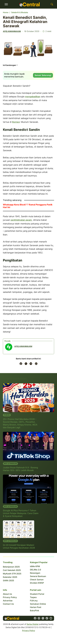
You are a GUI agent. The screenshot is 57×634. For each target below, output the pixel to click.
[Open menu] (6, 4)
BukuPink (34, 610)
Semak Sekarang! (43, 75)
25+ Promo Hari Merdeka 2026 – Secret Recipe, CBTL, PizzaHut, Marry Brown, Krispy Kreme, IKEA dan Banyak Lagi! (20, 423)
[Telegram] (31, 364)
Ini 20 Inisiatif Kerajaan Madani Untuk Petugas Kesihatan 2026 (19, 546)
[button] (10, 66)
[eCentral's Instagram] (39, 618)
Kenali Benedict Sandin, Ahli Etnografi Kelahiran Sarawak (25, 21)
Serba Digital (32, 624)
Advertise (7, 600)
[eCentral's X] (42, 618)
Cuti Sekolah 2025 (12, 570)
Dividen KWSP (37, 583)
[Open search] (52, 4)
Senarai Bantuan (38, 576)
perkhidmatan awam (21, 220)
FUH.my (34, 600)
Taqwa (33, 597)
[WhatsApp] (36, 364)
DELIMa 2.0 (35, 569)
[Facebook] (21, 364)
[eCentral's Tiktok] (46, 618)
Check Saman (36, 579)
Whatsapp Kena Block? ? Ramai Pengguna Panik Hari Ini (27, 206)
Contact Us (8, 604)
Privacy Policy (10, 597)
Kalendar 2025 (10, 577)
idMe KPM (35, 566)
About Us (7, 594)
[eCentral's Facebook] (35, 618)
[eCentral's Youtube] (50, 618)
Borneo (16, 122)
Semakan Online (38, 604)
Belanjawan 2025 (11, 566)
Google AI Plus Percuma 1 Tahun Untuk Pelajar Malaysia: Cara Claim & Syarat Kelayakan (20, 513)
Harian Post (35, 607)
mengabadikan (32, 96)
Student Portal (37, 594)
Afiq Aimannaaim (12, 31)
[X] (26, 364)
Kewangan (35, 573)
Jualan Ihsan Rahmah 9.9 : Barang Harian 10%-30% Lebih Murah (20, 469)
